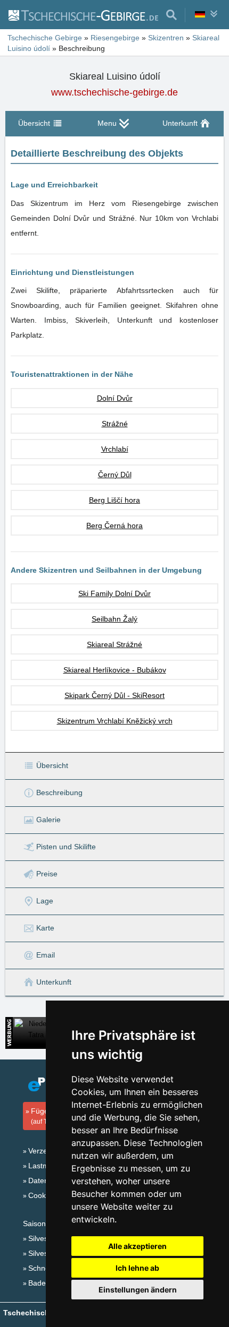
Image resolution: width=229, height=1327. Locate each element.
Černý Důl (115, 474)
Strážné (115, 423)
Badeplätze (47, 1283)
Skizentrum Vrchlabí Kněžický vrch (115, 721)
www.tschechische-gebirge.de (114, 92)
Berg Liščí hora (114, 500)
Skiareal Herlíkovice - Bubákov (114, 670)
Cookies (41, 1195)
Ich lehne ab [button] (137, 1267)
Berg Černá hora (114, 525)
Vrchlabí (114, 449)
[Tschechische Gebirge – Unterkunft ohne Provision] (82, 15)
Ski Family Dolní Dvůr (114, 593)
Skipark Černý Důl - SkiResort (114, 695)
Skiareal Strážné (114, 644)
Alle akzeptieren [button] (137, 1246)
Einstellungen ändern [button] (138, 1289)
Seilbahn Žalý (114, 619)
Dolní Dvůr (115, 398)
